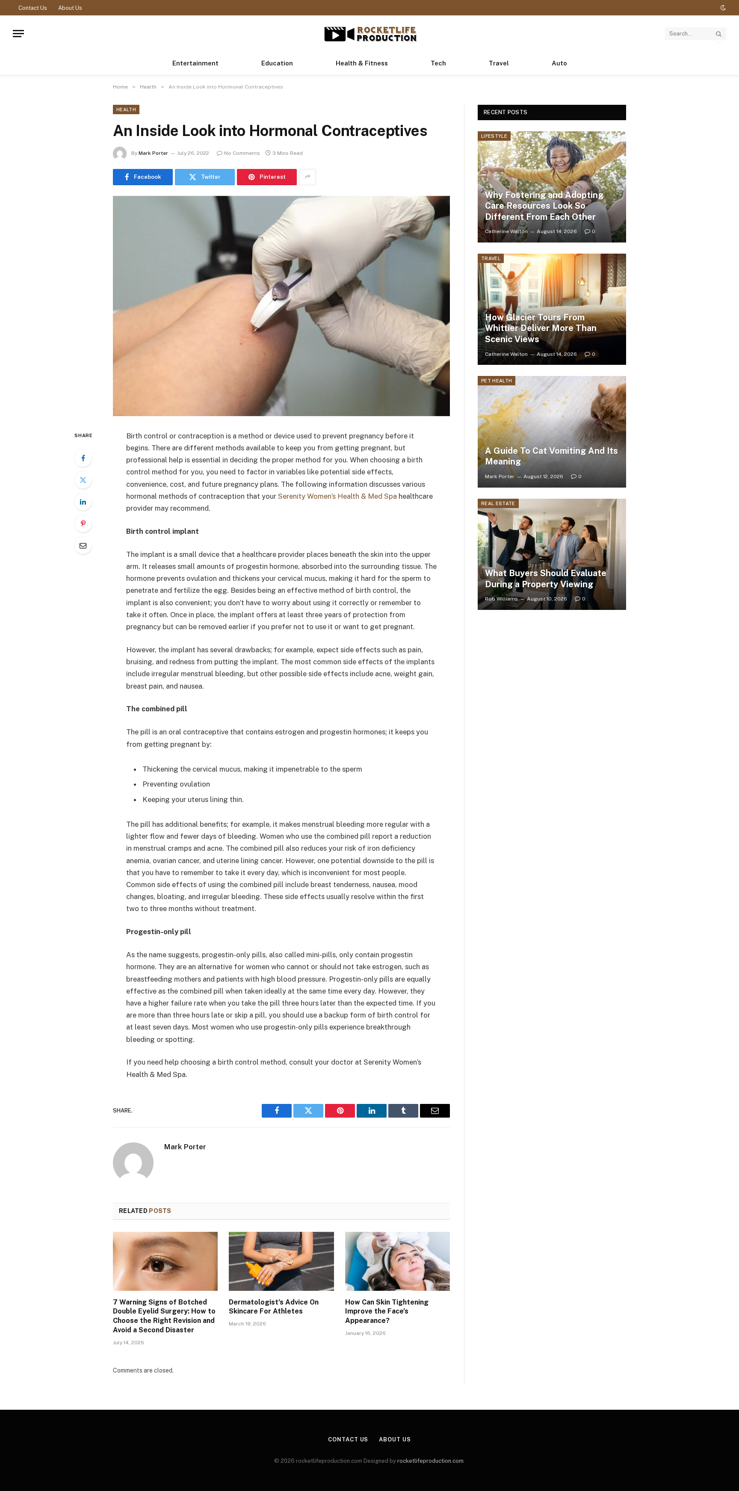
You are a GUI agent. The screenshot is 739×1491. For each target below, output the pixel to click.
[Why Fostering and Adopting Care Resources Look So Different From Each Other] (552, 187)
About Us (70, 8)
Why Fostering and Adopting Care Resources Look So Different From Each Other (544, 206)
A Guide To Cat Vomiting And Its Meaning (551, 456)
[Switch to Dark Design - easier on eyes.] (722, 8)
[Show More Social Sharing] (307, 177)
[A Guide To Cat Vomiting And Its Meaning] (552, 431)
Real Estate (498, 503)
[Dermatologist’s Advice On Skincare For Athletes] (281, 1261)
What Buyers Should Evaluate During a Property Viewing (545, 578)
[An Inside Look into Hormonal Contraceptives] (281, 306)
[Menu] (18, 33)
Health (126, 109)
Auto (559, 63)
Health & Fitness (362, 63)
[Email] (83, 545)
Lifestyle (494, 136)
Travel (499, 63)
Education (277, 63)
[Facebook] (83, 458)
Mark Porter (153, 153)
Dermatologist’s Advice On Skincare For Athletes (274, 1307)
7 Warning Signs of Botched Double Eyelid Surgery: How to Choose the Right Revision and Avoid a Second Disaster (164, 1316)
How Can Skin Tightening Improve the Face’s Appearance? (387, 1311)
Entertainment (195, 63)
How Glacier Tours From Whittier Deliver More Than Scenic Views (541, 328)
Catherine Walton (506, 231)
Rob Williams (501, 599)
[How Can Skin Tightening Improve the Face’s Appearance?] (397, 1261)
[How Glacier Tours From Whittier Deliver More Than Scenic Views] (552, 309)
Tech (438, 63)
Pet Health (496, 380)
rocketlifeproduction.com (430, 1461)
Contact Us (32, 8)
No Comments (242, 153)
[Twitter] (83, 479)
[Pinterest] (83, 523)
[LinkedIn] (83, 501)
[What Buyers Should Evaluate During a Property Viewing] (552, 554)
